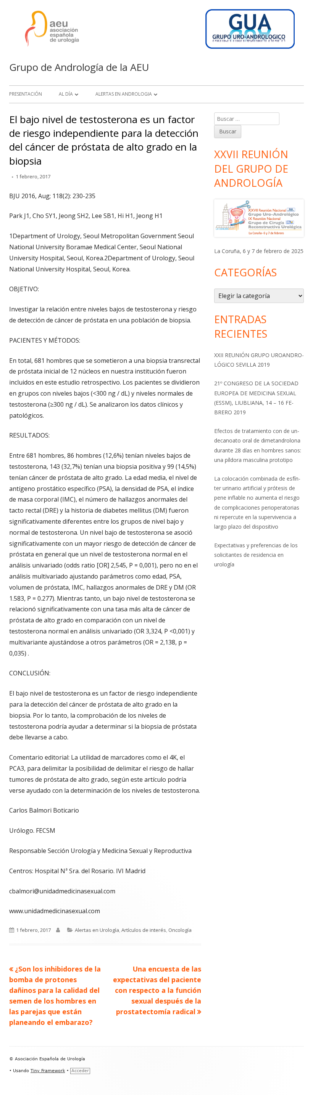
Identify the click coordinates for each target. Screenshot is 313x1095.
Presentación (25, 94)
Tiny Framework (48, 1070)
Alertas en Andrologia (123, 94)
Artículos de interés (143, 930)
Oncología (180, 930)
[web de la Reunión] (259, 218)
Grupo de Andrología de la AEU (79, 67)
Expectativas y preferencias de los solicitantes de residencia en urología (256, 555)
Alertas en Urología (97, 930)
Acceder (80, 1070)
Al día (66, 94)
